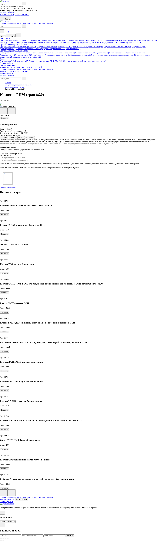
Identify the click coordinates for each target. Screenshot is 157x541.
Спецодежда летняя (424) (30, 40)
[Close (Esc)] (1, 538)
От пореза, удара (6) (23, 55)
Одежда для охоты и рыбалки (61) (54, 40)
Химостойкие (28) (118, 53)
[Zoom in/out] (8, 538)
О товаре (4, 137)
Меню (3, 36)
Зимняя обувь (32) (7, 61)
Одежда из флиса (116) (82, 42)
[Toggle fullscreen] (5, 538)
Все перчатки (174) (7, 53)
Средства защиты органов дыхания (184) (53, 47)
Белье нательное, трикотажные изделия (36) (122, 40)
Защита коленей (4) (73, 49)
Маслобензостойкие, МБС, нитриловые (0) (93, 53)
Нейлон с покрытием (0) (66, 53)
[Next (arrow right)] (3, 540)
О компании (5, 23)
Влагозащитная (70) (99, 42)
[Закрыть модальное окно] (2, 513)
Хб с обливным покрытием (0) (45, 53)
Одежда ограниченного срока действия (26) (124, 42)
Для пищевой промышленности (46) (34, 42)
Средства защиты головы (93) (54, 49)
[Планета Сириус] (4, 1)
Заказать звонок (21, 499)
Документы (30, 137)
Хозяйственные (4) (7, 55)
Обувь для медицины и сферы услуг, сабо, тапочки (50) (84, 61)
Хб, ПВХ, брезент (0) (23, 53)
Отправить (69, 536)
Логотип (21, 137)
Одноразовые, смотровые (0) (137, 53)
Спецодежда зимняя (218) (10, 40)
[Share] (3, 538)
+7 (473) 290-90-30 (22, 15)
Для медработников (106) (10, 42)
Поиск (12, 36)
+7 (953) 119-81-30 (7, 15)
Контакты (14, 23)
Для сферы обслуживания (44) (61, 42)
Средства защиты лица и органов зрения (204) (18, 47)
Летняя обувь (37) (21, 61)
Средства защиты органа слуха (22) (117, 47)
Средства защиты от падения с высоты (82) (86, 47)
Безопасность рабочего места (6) (29, 49)
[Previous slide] (4, 492)
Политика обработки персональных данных (35, 23)
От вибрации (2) (37, 55)
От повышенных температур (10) (57, 55)
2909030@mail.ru (6, 73)
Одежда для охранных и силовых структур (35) (86, 40)
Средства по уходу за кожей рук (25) (27, 57)
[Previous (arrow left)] (1, 540)
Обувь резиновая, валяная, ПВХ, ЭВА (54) (45, 61)
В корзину (4, 118)
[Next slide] (12, 492)
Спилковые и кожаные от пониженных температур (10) (114, 55)
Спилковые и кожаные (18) (81, 55)
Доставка (13, 137)
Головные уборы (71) (148, 40)
